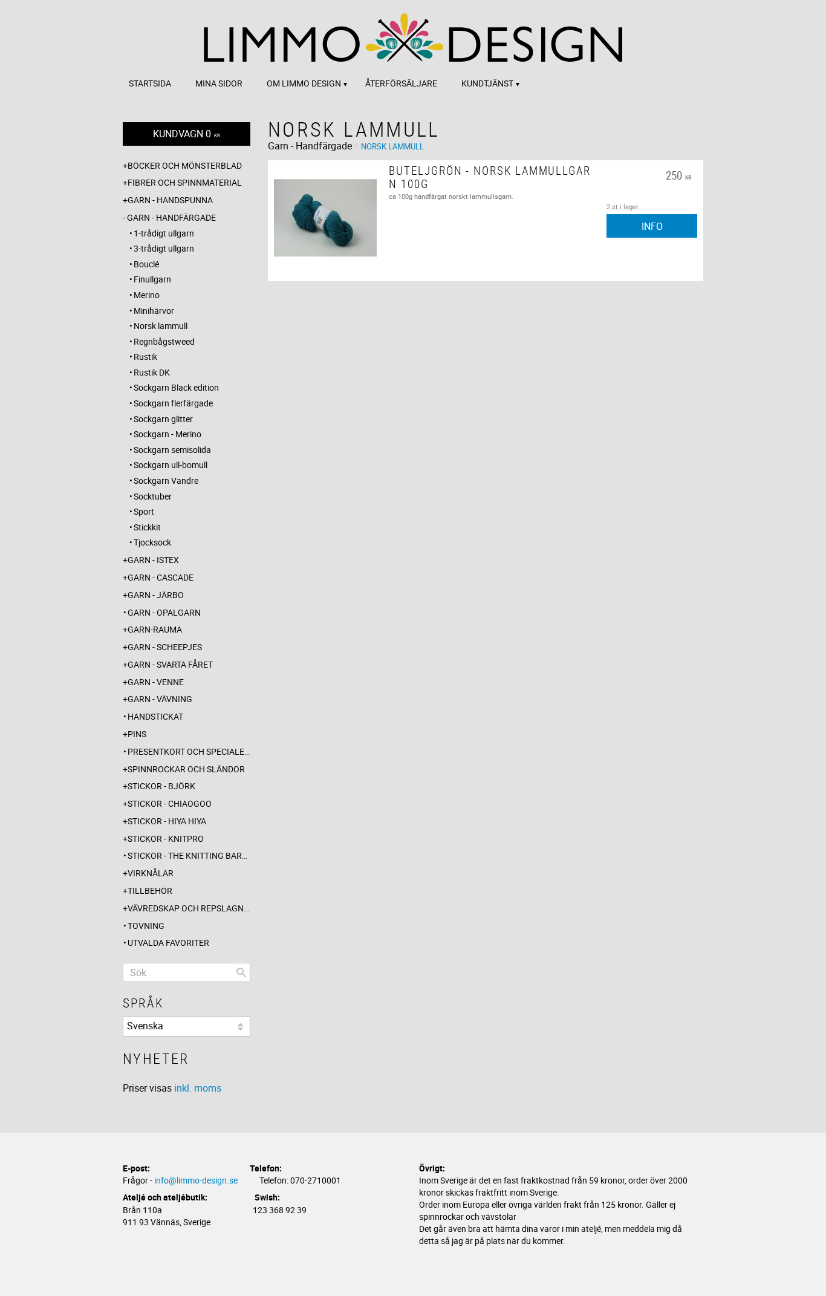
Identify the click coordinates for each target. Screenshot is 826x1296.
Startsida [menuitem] (150, 83)
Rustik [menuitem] (145, 356)
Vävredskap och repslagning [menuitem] (189, 908)
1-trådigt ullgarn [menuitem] (164, 233)
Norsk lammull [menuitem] (160, 325)
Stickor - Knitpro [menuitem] (166, 838)
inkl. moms (197, 1088)
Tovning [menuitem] (146, 925)
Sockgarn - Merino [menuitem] (167, 434)
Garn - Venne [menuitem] (156, 682)
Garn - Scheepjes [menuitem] (165, 647)
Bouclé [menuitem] (146, 264)
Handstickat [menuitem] (155, 716)
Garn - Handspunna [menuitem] (170, 200)
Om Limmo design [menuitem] (304, 83)
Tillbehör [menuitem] (150, 890)
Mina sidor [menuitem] (218, 83)
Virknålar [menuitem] (151, 873)
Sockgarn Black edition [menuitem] (176, 387)
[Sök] (241, 972)
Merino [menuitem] (147, 295)
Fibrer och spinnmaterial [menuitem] (185, 182)
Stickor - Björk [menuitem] (161, 786)
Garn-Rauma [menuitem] (155, 629)
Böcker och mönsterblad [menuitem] (185, 165)
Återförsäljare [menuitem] (401, 83)
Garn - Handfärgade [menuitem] (171, 217)
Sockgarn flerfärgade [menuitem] (173, 403)
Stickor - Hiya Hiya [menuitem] (167, 821)
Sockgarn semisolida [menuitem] (172, 449)
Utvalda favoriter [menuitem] (168, 942)
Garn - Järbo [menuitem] (156, 595)
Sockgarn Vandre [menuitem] (166, 480)
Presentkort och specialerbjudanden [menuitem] (189, 751)
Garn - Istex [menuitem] (153, 559)
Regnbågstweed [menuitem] (164, 341)
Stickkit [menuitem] (147, 527)
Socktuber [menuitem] (153, 496)
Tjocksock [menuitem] (152, 542)
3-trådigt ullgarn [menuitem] (164, 248)
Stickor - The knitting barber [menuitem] (189, 855)
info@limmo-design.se (196, 1180)
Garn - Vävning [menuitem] (160, 699)
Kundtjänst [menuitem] (487, 83)
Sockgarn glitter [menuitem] (163, 419)
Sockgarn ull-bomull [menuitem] (170, 465)
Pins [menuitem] (137, 734)
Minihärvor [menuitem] (154, 310)
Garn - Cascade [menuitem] (160, 577)
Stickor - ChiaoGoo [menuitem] (170, 803)
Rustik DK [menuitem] (152, 372)
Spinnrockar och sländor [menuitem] (186, 769)
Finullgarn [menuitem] (152, 279)
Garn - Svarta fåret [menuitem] (170, 664)
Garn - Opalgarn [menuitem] (164, 612)
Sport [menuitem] (144, 511)
